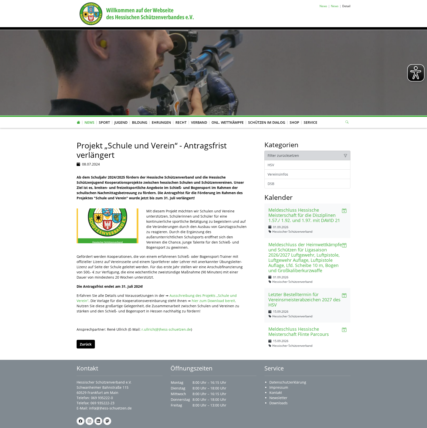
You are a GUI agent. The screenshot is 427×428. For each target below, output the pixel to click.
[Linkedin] (98, 421)
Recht (181, 122)
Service (310, 122)
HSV (271, 165)
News (89, 122)
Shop (294, 122)
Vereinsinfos (278, 174)
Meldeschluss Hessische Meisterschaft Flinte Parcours (298, 331)
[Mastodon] (107, 421)
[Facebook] (81, 421)
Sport (104, 122)
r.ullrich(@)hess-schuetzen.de (166, 329)
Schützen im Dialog (266, 122)
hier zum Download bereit (213, 300)
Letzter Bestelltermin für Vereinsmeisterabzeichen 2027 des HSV (304, 299)
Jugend (121, 122)
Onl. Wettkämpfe (228, 122)
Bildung (139, 122)
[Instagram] (89, 421)
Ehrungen (161, 122)
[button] (89, 117)
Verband (199, 122)
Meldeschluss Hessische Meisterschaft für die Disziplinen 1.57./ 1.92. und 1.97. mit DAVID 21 (304, 215)
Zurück (86, 344)
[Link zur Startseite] (136, 13)
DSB (271, 183)
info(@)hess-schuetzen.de (110, 408)
